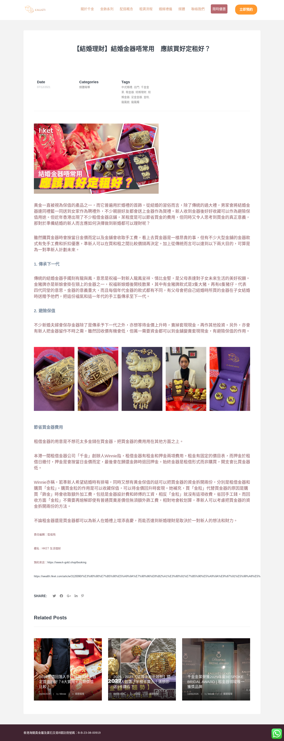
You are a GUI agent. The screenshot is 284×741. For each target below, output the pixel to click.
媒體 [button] (181, 9)
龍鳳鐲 (135, 102)
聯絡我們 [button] (198, 9)
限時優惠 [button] (219, 9)
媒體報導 (84, 87)
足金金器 (136, 97)
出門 (136, 87)
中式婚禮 (126, 87)
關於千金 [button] (87, 9)
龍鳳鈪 (125, 102)
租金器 (130, 92)
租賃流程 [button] (146, 9)
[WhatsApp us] (277, 734)
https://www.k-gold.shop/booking (66, 562)
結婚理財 (141, 92)
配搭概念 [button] (126, 9)
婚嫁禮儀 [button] (165, 9)
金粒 (146, 97)
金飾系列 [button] (107, 9)
